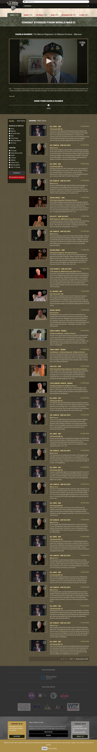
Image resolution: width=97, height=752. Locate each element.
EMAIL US (80, 736)
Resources (48, 732)
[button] (48, 61)
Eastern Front (15, 162)
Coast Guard (14, 138)
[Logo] (82, 43)
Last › (71, 659)
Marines (13, 131)
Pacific (13, 155)
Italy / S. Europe (15, 167)
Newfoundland (15, 165)
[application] (48, 61)
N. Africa (13, 158)
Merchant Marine (16, 140)
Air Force (13, 143)
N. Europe (13, 150)
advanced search (17, 177)
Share (11, 96)
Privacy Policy (52, 748)
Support (17, 736)
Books (48, 735)
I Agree (44, 748)
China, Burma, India (16, 153)
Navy (12, 136)
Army (12, 128)
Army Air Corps (15, 133)
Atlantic (13, 160)
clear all (17, 173)
